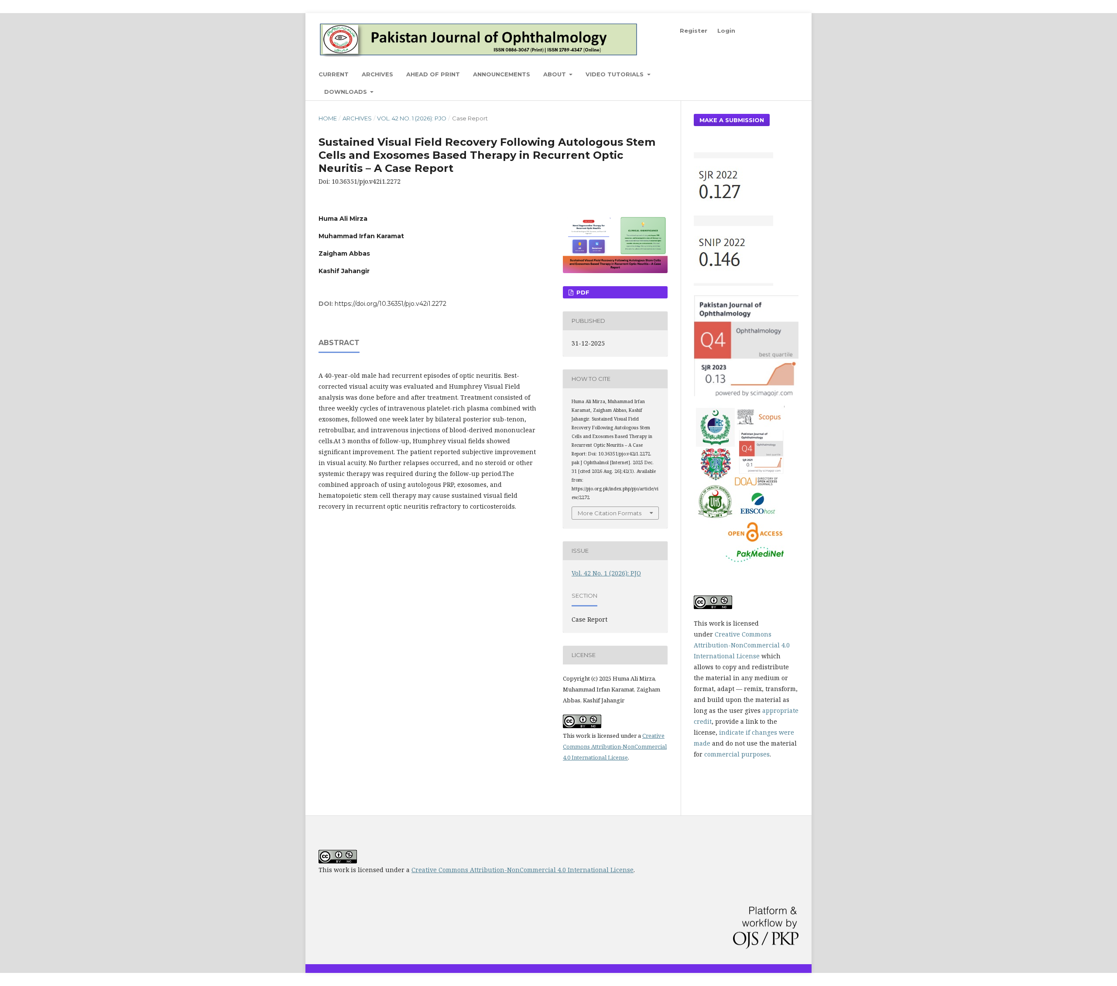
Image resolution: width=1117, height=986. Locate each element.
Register (693, 30)
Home (328, 118)
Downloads (346, 91)
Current (334, 74)
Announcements (501, 74)
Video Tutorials (615, 74)
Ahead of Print (433, 74)
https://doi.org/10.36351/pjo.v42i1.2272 (390, 304)
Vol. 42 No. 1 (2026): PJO (411, 118)
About (555, 74)
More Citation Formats (609, 513)
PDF (582, 292)
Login (726, 30)
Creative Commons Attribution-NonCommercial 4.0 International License (615, 746)
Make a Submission (731, 119)
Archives (377, 74)
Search (781, 74)
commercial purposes (737, 754)
